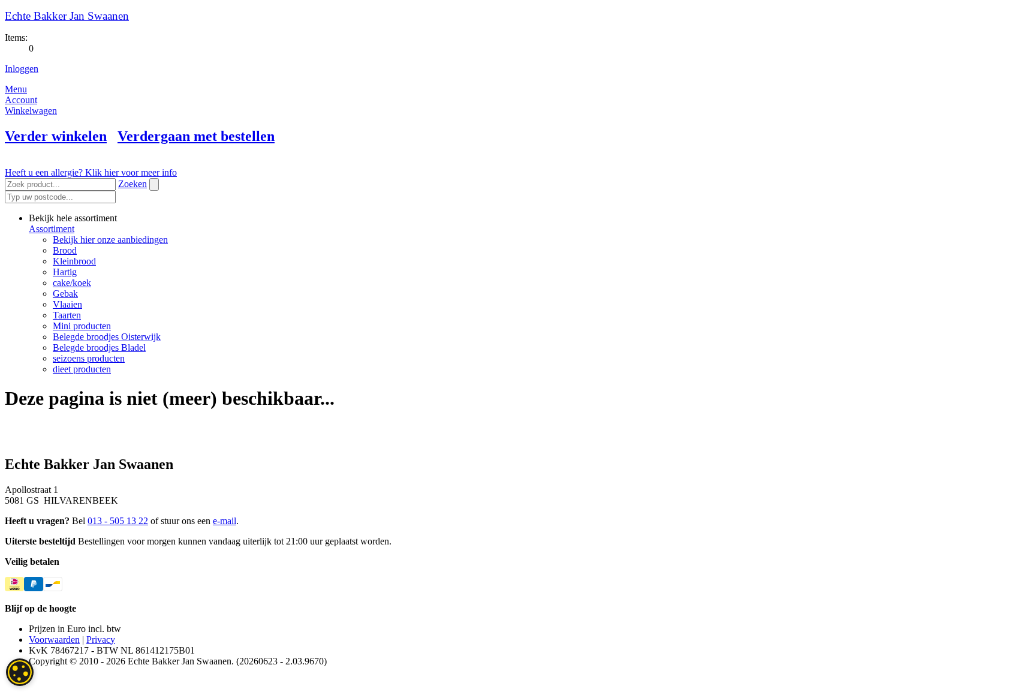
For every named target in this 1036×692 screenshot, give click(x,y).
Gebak (65, 293)
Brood (65, 250)
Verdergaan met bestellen (196, 136)
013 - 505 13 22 (118, 521)
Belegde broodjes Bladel (99, 347)
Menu (16, 89)
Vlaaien (67, 304)
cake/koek (72, 283)
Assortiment (51, 229)
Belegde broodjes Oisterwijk (107, 337)
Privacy (100, 639)
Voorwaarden (54, 639)
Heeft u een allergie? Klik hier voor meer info (91, 172)
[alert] (20, 672)
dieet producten (82, 369)
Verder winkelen (56, 136)
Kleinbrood (74, 261)
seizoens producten (89, 358)
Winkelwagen (31, 111)
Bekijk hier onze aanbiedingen (110, 239)
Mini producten (82, 326)
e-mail (224, 521)
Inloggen (21, 69)
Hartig (65, 272)
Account (21, 100)
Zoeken (132, 184)
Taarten (67, 315)
